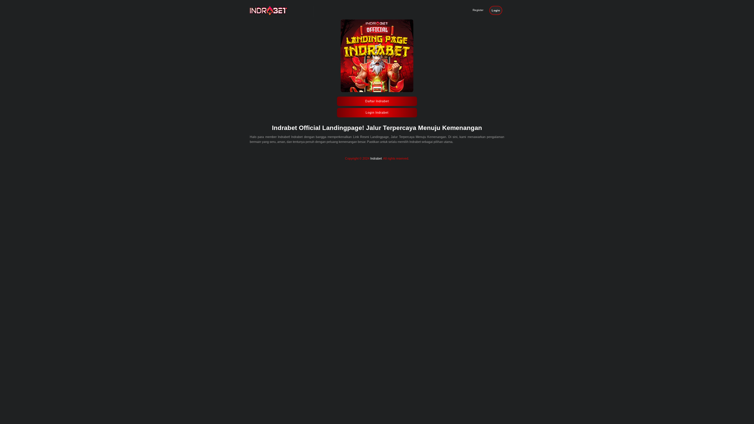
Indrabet (376, 158)
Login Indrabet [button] (377, 112)
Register (478, 10)
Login (496, 10)
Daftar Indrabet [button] (377, 101)
